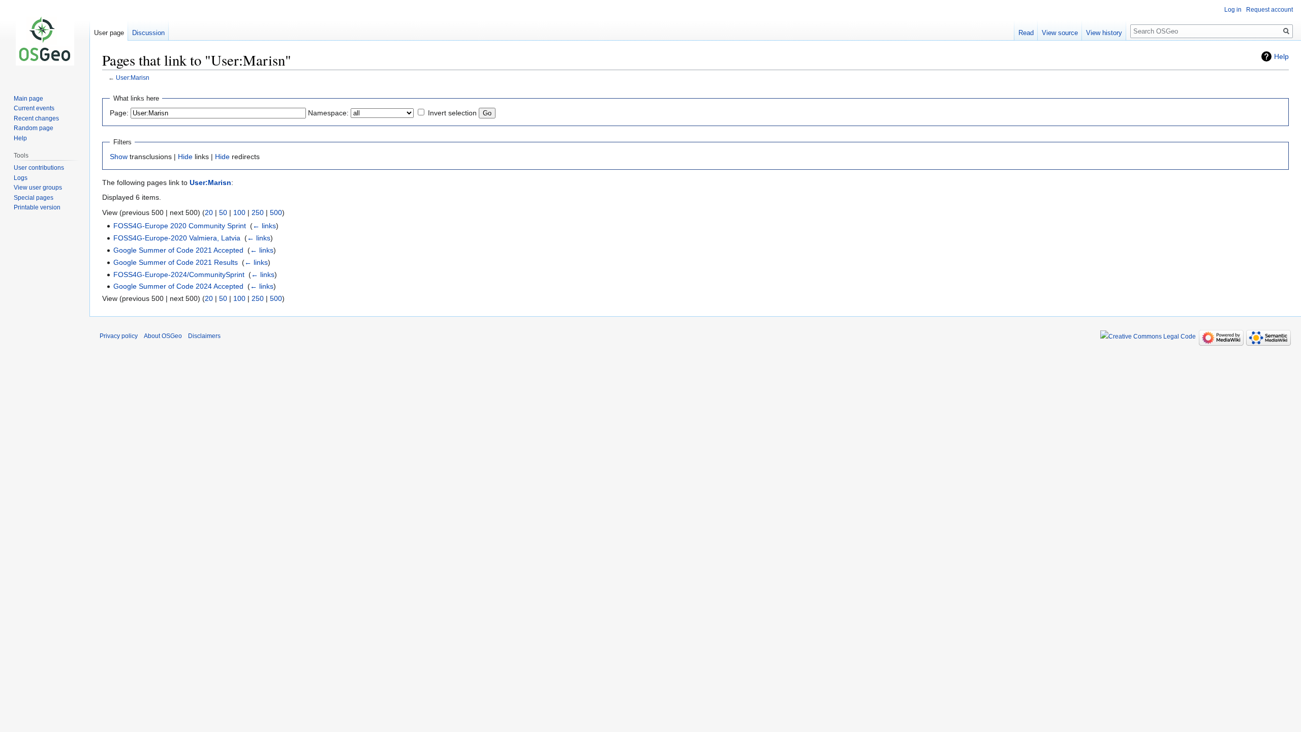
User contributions (39, 167)
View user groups (38, 187)
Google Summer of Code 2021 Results (175, 262)
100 (239, 212)
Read (1026, 33)
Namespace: (328, 113)
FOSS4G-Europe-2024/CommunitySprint (178, 274)
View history (1104, 33)
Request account (1269, 9)
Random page (33, 128)
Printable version (37, 207)
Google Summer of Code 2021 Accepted (178, 250)
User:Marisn (132, 77)
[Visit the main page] (44, 40)
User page (109, 33)
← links (264, 226)
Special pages (33, 197)
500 (276, 212)
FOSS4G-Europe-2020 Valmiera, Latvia (176, 238)
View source (1060, 33)
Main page (28, 98)
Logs (20, 177)
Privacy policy (119, 336)
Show (119, 156)
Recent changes (36, 118)
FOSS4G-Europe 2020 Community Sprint (179, 226)
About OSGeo (163, 336)
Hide (185, 156)
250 (258, 212)
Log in (1233, 9)
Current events (34, 108)
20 (209, 212)
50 (223, 212)
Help (1281, 56)
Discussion (148, 33)
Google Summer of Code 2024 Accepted (178, 286)
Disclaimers (204, 336)
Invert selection (452, 113)
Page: (119, 113)
